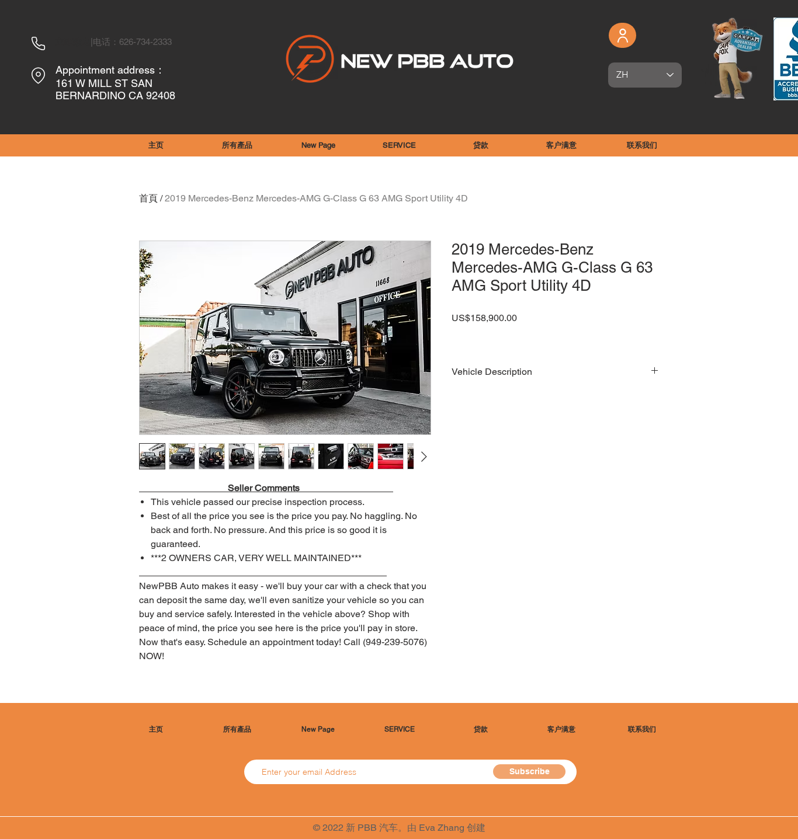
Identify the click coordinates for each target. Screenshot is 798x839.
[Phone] (38, 43)
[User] (622, 35)
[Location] (38, 75)
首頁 (148, 198)
